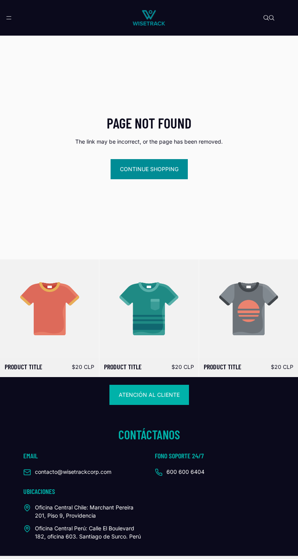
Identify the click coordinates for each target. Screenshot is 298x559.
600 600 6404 (185, 471)
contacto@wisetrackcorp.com (73, 471)
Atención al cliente (149, 394)
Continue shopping (149, 169)
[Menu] (9, 18)
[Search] (266, 17)
